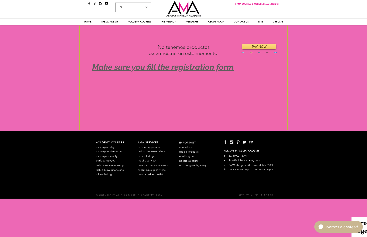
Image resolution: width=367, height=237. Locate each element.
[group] (183, 54)
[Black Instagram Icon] (101, 3)
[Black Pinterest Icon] (95, 3)
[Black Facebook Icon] (89, 3)
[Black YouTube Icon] (106, 3)
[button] (109, 22)
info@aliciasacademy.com (244, 160)
